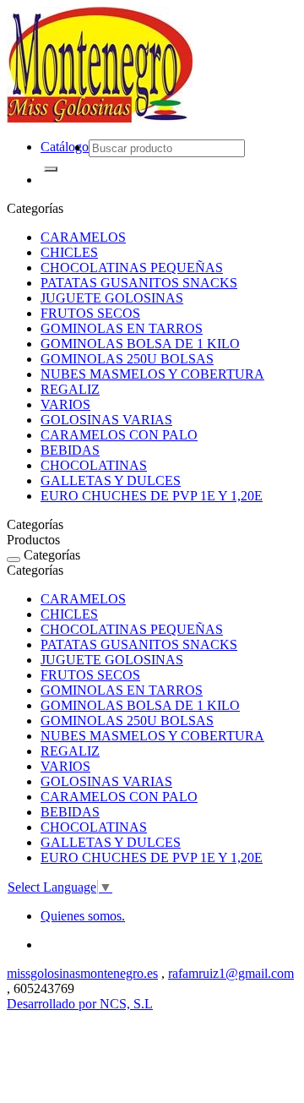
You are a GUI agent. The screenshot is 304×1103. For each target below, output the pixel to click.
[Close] (13, 559)
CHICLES (69, 252)
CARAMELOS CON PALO (119, 435)
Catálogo (65, 146)
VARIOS (65, 404)
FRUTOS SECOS (90, 313)
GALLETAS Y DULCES (111, 480)
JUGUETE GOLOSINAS (112, 298)
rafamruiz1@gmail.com (231, 973)
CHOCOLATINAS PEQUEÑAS (132, 267)
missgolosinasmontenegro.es (82, 973)
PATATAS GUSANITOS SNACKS (139, 283)
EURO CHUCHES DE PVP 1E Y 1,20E (152, 496)
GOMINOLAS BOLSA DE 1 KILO (140, 343)
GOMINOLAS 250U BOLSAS (127, 359)
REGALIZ (70, 389)
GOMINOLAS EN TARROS (122, 328)
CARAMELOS (83, 237)
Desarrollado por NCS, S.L (80, 1004)
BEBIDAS (70, 450)
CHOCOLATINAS (94, 465)
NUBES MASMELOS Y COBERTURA (152, 374)
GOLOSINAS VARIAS (106, 419)
